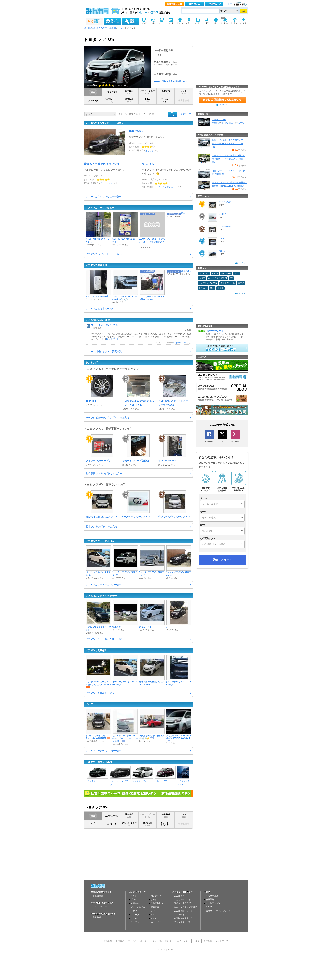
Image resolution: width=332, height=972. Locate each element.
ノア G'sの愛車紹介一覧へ (100, 693)
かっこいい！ (150, 163)
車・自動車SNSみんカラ (95, 28)
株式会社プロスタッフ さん (178, 274)
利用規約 (120, 941)
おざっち (149, 150)
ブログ (89, 704)
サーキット (136, 922)
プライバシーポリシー (138, 941)
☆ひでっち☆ (106, 183)
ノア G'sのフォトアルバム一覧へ (104, 584)
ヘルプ (228, 4)
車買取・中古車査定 (183, 918)
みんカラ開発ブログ (183, 911)
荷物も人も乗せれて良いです (102, 163)
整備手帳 (166, 92)
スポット (135, 911)
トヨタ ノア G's (219, 119)
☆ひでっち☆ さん (120, 245)
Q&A (147, 100)
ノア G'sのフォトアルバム (100, 541)
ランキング (93, 100)
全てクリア (186, 114)
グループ (135, 914)
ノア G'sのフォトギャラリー (101, 595)
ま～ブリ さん (118, 630)
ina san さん (171, 743)
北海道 (220, 288)
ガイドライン (183, 941)
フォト (184, 92)
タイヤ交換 (226, 273)
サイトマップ (221, 941)
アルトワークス (227, 283)
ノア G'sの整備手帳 (96, 265)
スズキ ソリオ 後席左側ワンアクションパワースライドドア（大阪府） (228, 143)
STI (231, 278)
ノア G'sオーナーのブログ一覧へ (104, 750)
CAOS (215, 273)
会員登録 (210, 899)
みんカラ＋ (179, 896)
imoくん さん (117, 302)
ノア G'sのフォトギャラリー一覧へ (105, 639)
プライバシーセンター (163, 941)
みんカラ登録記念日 (217, 278)
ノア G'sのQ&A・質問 (98, 319)
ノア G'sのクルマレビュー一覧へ (104, 196)
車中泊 (241, 283)
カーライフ (156, 922)
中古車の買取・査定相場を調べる (169, 81)
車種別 (112, 28)
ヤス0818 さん (172, 630)
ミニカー (203, 288)
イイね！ (135, 918)
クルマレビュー (111, 100)
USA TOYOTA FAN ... (215, 331)
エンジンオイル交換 (208, 283)
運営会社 (108, 941)
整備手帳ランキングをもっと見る (104, 473)
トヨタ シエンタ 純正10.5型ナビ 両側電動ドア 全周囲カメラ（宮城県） (228, 159)
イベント (135, 896)
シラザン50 (204, 273)
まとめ (154, 918)
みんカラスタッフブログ (185, 907)
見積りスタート (222, 559)
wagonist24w (179, 342)
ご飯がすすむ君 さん (94, 633)
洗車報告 (116, 627)
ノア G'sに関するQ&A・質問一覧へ (105, 351)
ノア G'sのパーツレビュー (100, 207)
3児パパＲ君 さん (146, 630)
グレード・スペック (165, 100)
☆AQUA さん (144, 247)
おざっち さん (172, 578)
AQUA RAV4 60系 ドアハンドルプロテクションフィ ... (152, 242)
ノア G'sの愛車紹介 (96, 650)
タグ (153, 914)
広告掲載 (207, 941)
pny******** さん (118, 578)
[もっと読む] (112, 339)
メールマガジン (213, 903)
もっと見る (241, 263)
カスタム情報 (111, 92)
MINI (236, 273)
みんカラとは (212, 896)
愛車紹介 (129, 92)
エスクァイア (161, 781)
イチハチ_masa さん (94, 578)
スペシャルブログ (182, 903)
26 (122, 85)
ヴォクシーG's (139, 781)
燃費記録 (129, 100)
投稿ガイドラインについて (218, 911)
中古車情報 (179, 914)
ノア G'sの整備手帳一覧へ (100, 308)
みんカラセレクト (182, 899)
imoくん (222, 251)
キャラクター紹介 (182, 922)
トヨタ (121, 28)
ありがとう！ (145, 627)
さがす (154, 899)
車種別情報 (98, 896)
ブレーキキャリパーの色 (104, 325)
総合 (93, 92)
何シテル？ (156, 896)
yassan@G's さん (93, 245)
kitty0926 (223, 214)
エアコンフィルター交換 (97, 296)
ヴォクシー (92, 781)
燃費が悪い (136, 131)
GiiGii (221, 238)
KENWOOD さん (174, 216)
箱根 (212, 288)
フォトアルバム (138, 907)
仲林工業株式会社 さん (95, 741)
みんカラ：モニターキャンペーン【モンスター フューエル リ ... (125, 738)
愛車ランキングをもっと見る (101, 526)
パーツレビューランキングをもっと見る (107, 417)
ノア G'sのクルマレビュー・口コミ (105, 123)
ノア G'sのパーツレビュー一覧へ (104, 254)
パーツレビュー (147, 92)
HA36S (202, 278)
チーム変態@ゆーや (167, 187)
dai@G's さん (145, 578)
